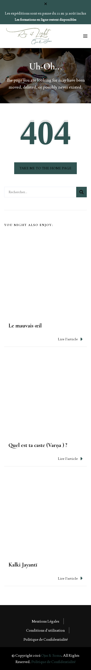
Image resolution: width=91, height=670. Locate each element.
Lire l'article (68, 339)
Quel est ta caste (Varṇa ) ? (37, 445)
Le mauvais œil (25, 325)
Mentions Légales (45, 621)
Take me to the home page (45, 168)
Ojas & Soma (51, 655)
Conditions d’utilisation (45, 630)
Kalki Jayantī (22, 564)
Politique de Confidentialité (45, 639)
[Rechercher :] (40, 192)
